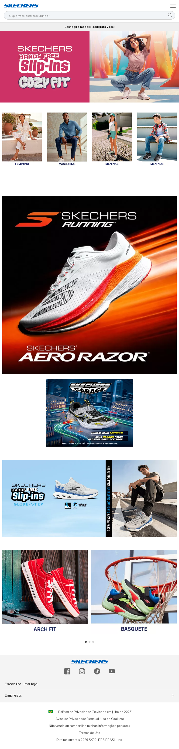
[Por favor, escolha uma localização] (51, 711)
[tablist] (89, 642)
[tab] (86, 642)
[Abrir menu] (172, 5)
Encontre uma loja (21, 683)
